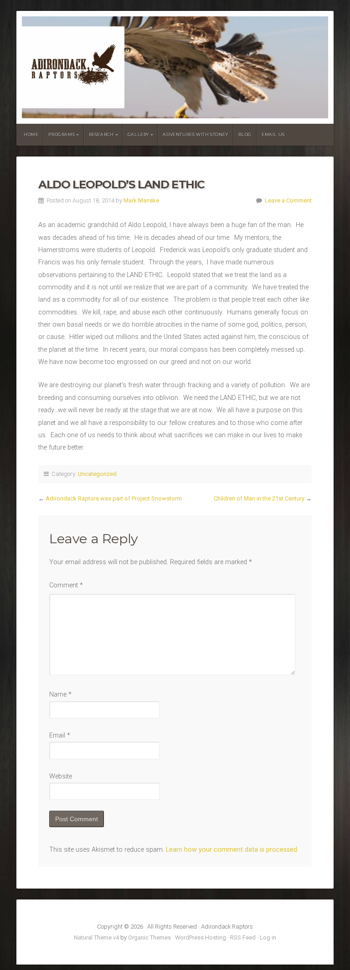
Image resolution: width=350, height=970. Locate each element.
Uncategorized (97, 473)
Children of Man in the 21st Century (259, 498)
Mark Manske (141, 200)
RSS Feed (243, 937)
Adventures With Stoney (195, 134)
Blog (245, 134)
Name (60, 694)
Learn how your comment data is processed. (232, 850)
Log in (268, 937)
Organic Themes (149, 937)
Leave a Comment (288, 200)
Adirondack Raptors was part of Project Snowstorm (114, 498)
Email (59, 735)
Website (60, 776)
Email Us (273, 134)
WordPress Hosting (200, 937)
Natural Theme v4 (96, 937)
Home (31, 134)
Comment (66, 585)
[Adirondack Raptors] (175, 67)
